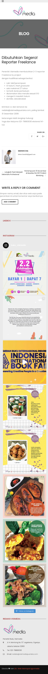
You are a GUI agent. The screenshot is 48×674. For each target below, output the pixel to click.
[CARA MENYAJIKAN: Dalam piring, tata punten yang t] (24, 407)
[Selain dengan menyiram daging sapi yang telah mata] (24, 585)
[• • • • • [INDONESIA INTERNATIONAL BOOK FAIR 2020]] (24, 362)
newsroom (23, 151)
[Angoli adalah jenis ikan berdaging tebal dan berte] (24, 540)
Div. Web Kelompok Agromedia (26, 668)
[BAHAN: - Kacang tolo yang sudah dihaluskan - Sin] (24, 451)
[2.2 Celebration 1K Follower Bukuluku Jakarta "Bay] (24, 273)
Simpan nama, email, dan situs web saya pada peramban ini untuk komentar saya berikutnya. (21, 194)
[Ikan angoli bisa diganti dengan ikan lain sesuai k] (24, 496)
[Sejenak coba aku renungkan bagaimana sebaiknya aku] (24, 317)
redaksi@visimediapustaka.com (25, 654)
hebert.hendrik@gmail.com (26, 154)
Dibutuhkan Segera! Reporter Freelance (20, 60)
